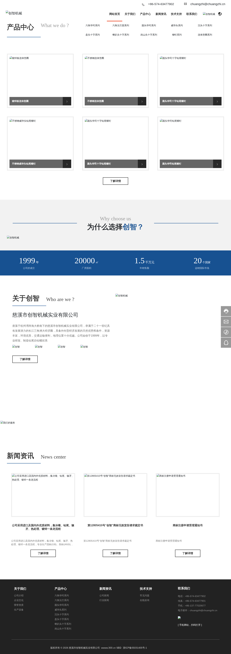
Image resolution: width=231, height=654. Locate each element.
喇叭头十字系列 (120, 34)
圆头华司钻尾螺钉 (191, 139)
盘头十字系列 (93, 34)
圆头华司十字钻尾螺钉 (190, 76)
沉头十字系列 (205, 25)
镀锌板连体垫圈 (40, 76)
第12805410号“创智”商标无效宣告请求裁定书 (115, 525)
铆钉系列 (177, 34)
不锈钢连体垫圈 (115, 76)
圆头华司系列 (149, 25)
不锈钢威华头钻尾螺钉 (40, 139)
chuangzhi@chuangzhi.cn (207, 4)
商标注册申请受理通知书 (188, 525)
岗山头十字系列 (149, 34)
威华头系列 (177, 25)
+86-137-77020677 (195, 605)
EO (119, 647)
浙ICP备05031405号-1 (135, 647)
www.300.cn (109, 647)
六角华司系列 (93, 25)
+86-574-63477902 (161, 4)
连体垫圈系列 (205, 34)
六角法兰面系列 (120, 25)
